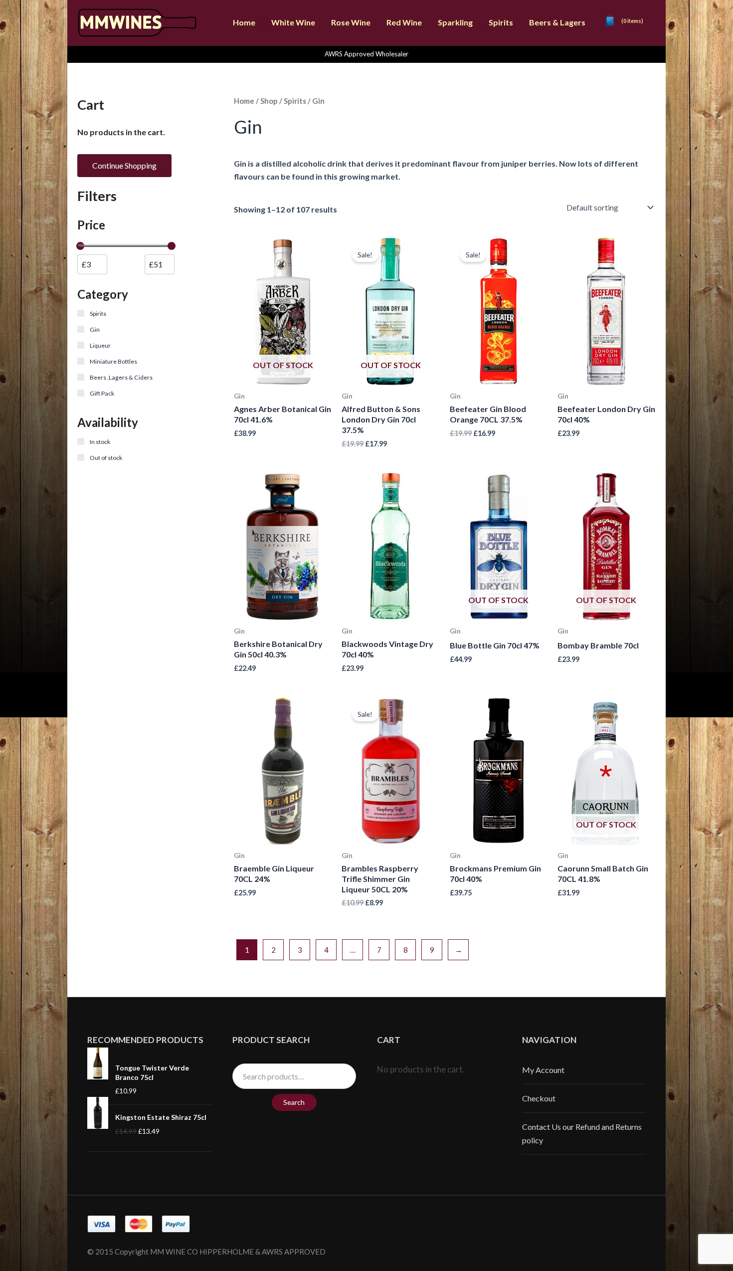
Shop (269, 100)
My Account (543, 1069)
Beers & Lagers (557, 22)
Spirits (501, 22)
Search (294, 1102)
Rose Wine (350, 22)
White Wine (293, 22)
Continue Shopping (124, 165)
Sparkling (455, 22)
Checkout (538, 1098)
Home (244, 22)
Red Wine (404, 22)
